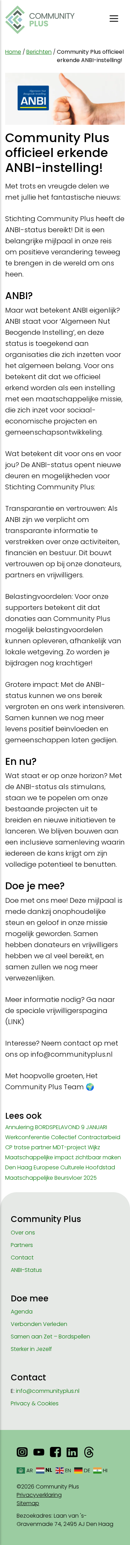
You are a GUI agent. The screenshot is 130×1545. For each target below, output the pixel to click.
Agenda (22, 1312)
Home (13, 52)
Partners (22, 1245)
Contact (22, 1258)
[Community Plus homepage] (40, 20)
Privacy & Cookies (35, 1403)
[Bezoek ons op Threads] (88, 1452)
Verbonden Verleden (39, 1324)
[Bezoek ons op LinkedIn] (72, 1452)
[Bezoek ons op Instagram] (22, 1452)
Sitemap (28, 1503)
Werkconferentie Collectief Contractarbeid (62, 1137)
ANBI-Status (26, 1270)
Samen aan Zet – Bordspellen (50, 1337)
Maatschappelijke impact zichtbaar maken (63, 1157)
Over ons (23, 1233)
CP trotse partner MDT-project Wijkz (52, 1147)
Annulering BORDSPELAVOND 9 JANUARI (56, 1127)
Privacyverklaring (39, 1495)
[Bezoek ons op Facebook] (55, 1452)
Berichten (39, 52)
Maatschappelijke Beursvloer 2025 (51, 1178)
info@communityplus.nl (47, 1391)
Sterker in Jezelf (31, 1349)
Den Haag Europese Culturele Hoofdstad (60, 1167)
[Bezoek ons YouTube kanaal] (38, 1452)
